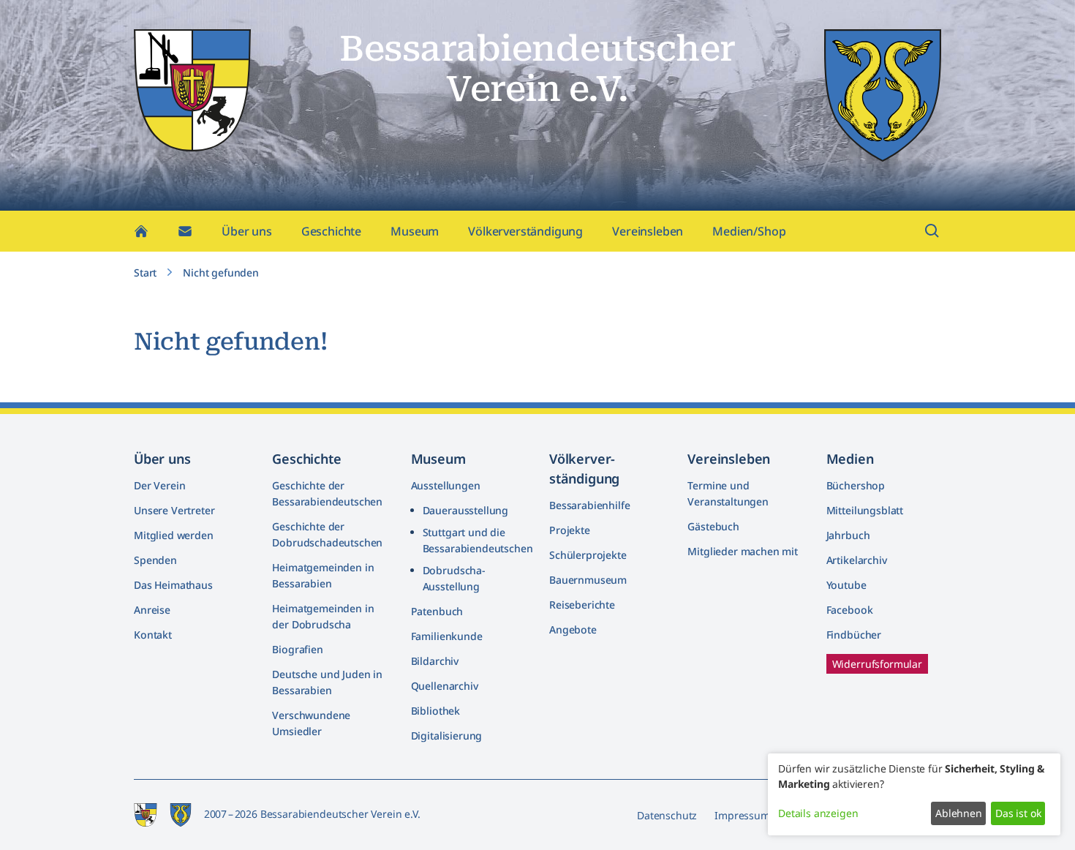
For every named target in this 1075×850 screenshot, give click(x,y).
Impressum (742, 815)
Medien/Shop (748, 231)
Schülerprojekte (588, 555)
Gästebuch (713, 526)
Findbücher (853, 635)
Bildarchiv (435, 661)
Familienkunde (447, 636)
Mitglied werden (174, 535)
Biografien (297, 649)
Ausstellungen (445, 485)
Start (145, 272)
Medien (850, 458)
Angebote (573, 629)
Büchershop (855, 485)
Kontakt (153, 635)
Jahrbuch (848, 535)
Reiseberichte (582, 605)
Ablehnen (958, 813)
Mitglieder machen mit (742, 551)
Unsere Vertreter (174, 510)
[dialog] (914, 794)
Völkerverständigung (525, 231)
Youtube (846, 585)
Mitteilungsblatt (864, 510)
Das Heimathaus (173, 585)
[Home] (141, 231)
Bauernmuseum (588, 580)
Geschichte (331, 231)
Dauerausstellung (465, 510)
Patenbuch (437, 611)
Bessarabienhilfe (589, 505)
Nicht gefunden (221, 272)
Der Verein (159, 485)
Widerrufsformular (877, 664)
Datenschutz (667, 815)
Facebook (849, 610)
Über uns (247, 231)
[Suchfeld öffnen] (932, 231)
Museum (415, 231)
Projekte (569, 530)
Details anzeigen (818, 813)
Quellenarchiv (444, 686)
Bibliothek (435, 711)
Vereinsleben (647, 231)
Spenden (155, 560)
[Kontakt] (185, 231)
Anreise (152, 610)
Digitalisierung (447, 735)
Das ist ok (1018, 813)
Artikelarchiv (856, 560)
